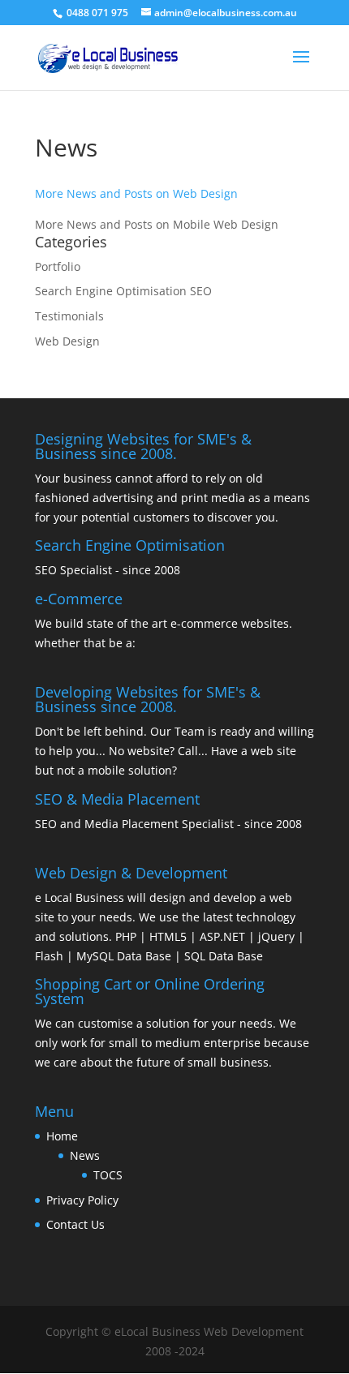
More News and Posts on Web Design (136, 193)
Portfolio (57, 266)
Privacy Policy (82, 1200)
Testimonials (69, 316)
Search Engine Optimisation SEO (123, 290)
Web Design (67, 341)
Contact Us (75, 1224)
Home (62, 1136)
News (85, 1155)
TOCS (108, 1175)
